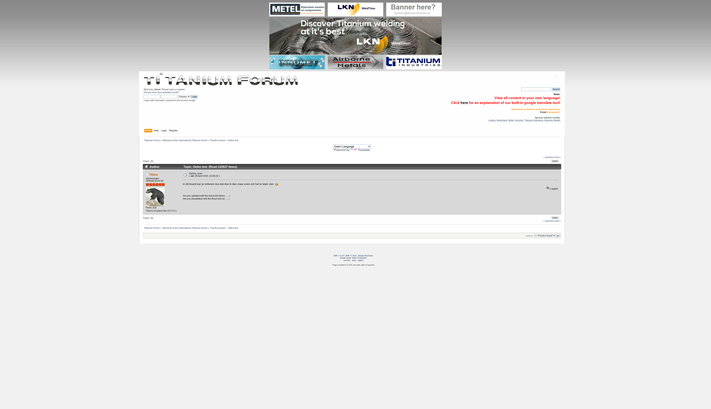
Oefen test (195, 173)
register (181, 89)
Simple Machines (365, 256)
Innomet (519, 120)
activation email (170, 92)
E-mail (543, 112)
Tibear (153, 174)
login (171, 89)
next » (558, 157)
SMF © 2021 (351, 256)
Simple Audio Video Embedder (353, 258)
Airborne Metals (552, 120)
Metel (511, 120)
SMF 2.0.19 (338, 256)
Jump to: (529, 236)
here (464, 103)
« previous (548, 157)
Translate (364, 150)
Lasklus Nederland (497, 120)
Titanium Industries (533, 120)
